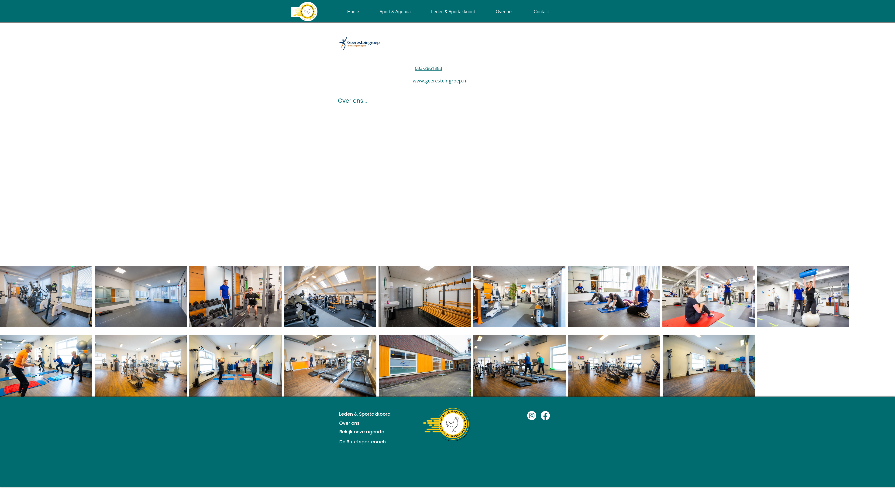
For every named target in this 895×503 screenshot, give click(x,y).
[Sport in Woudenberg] (531, 415)
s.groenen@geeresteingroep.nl (443, 74)
